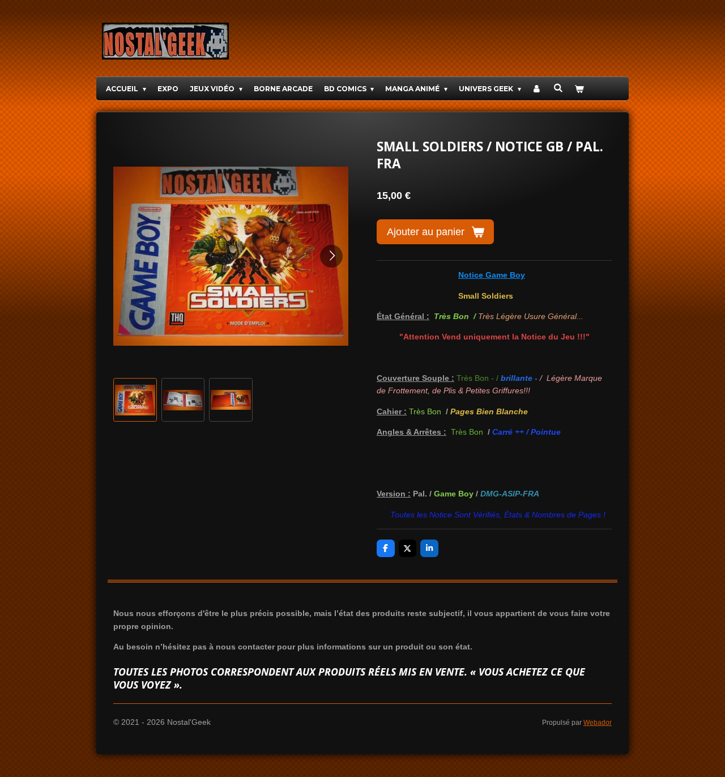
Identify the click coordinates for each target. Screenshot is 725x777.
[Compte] (537, 88)
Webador (597, 722)
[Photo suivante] (331, 256)
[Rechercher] (558, 87)
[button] (135, 400)
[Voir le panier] (579, 88)
